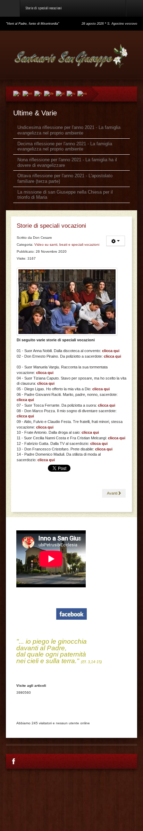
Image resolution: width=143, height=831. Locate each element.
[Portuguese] (60, 93)
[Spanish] (82, 93)
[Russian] (71, 93)
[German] (49, 93)
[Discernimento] (67, 302)
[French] (38, 93)
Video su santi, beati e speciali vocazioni (66, 244)
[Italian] (17, 93)
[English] (27, 93)
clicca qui (112, 356)
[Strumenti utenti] (115, 241)
